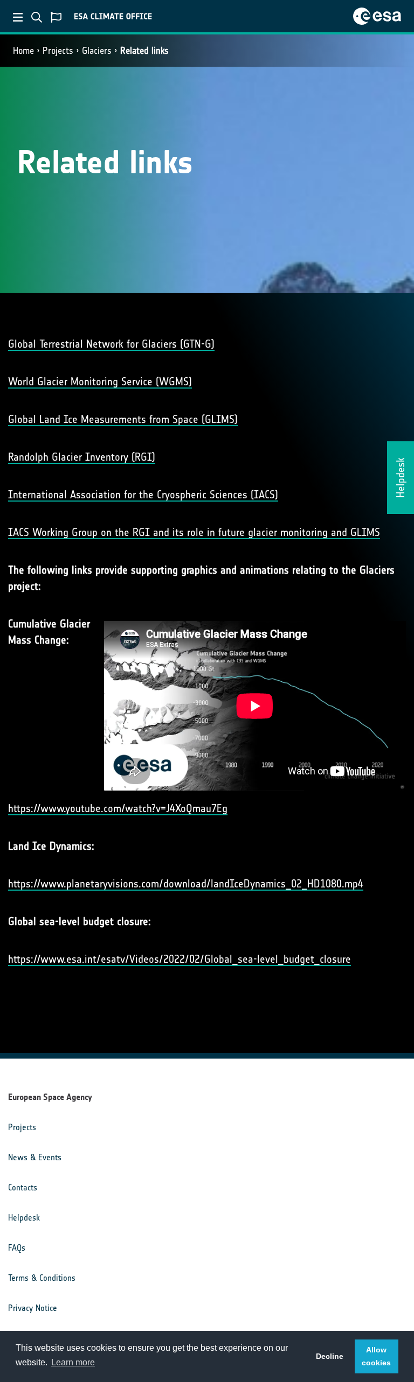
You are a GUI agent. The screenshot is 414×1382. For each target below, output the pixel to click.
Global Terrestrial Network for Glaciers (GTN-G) (111, 343)
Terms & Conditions (41, 1278)
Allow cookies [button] (376, 1356)
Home (23, 50)
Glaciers (97, 50)
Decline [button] (329, 1356)
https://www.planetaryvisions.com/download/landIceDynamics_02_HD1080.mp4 (185, 883)
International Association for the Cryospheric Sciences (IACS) (143, 494)
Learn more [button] (73, 1362)
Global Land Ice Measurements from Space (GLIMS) (123, 419)
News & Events (34, 1157)
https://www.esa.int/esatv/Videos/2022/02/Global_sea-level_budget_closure (179, 959)
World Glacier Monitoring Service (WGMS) (100, 381)
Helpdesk (24, 1217)
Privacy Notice (32, 1308)
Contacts (22, 1187)
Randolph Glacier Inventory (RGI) (81, 456)
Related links (144, 50)
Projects (58, 50)
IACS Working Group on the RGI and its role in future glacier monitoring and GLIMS (194, 532)
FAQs (16, 1248)
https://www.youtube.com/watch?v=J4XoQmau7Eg (117, 808)
